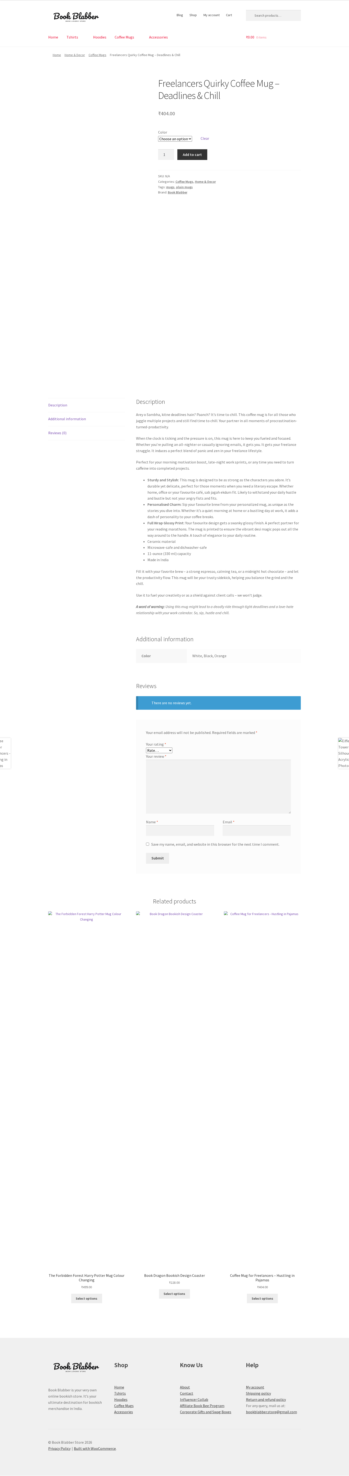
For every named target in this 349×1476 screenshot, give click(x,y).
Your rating (156, 744)
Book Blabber (177, 192)
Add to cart (192, 154)
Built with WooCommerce (95, 1448)
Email (229, 822)
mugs (170, 187)
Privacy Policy (59, 1448)
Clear (205, 138)
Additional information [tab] (67, 418)
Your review (156, 756)
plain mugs (184, 187)
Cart (229, 15)
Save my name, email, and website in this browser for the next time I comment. (215, 844)
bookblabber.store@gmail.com (271, 1411)
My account (211, 15)
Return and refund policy (266, 1399)
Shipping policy (258, 1393)
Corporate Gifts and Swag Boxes (205, 1411)
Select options (86, 1298)
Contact (186, 1393)
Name (152, 822)
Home (53, 37)
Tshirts (72, 37)
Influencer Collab (194, 1399)
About (185, 1387)
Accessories (158, 37)
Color (162, 132)
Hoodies (99, 37)
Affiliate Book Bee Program (202, 1405)
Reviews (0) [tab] (57, 432)
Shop (193, 15)
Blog (180, 15)
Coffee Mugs (124, 37)
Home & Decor (75, 55)
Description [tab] (57, 405)
